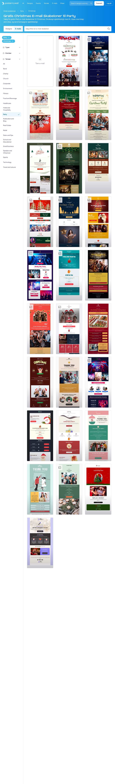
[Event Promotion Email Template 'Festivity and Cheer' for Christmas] (40, 114)
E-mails (18, 29)
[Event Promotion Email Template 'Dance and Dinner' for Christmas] (69, 221)
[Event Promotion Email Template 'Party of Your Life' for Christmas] (40, 168)
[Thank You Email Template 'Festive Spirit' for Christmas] (40, 489)
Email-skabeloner (10, 11)
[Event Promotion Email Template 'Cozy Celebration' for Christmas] (40, 328)
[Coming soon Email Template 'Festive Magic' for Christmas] (98, 275)
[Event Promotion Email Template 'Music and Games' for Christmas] (98, 114)
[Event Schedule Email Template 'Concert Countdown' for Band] (98, 382)
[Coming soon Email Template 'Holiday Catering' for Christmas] (98, 328)
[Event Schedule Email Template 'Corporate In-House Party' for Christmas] (69, 328)
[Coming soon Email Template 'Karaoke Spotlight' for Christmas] (40, 542)
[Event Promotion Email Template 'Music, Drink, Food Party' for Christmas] (69, 61)
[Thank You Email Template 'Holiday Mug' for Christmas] (69, 275)
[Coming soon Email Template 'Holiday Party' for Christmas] (69, 168)
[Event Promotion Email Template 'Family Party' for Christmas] (40, 435)
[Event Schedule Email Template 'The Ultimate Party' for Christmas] (98, 221)
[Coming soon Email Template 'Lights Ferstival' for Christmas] (98, 489)
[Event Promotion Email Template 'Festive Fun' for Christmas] (69, 489)
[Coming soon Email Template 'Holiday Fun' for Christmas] (69, 114)
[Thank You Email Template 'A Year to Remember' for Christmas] (98, 168)
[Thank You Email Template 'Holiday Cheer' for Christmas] (69, 382)
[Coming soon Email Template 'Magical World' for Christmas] (98, 61)
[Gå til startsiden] (9, 3)
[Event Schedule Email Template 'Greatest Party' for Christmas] (40, 275)
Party (22, 11)
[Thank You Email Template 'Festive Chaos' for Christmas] (98, 435)
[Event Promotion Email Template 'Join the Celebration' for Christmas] (40, 382)
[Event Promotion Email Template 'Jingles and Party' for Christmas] (69, 435)
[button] (20, 47)
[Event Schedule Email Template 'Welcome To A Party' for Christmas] (40, 221)
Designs (9, 29)
